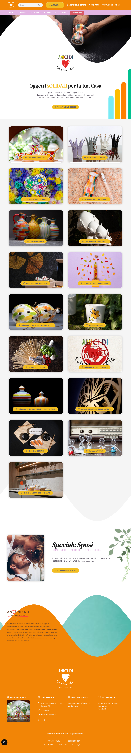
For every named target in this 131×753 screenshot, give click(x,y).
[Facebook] (116, 5)
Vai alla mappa (73, 706)
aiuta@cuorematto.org (48, 714)
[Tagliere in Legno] (18, 711)
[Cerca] (39, 5)
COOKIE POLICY (74, 741)
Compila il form (103, 709)
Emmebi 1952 (79, 733)
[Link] (11, 4)
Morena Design (68, 733)
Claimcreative (83, 745)
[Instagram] (119, 5)
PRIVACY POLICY (54, 741)
